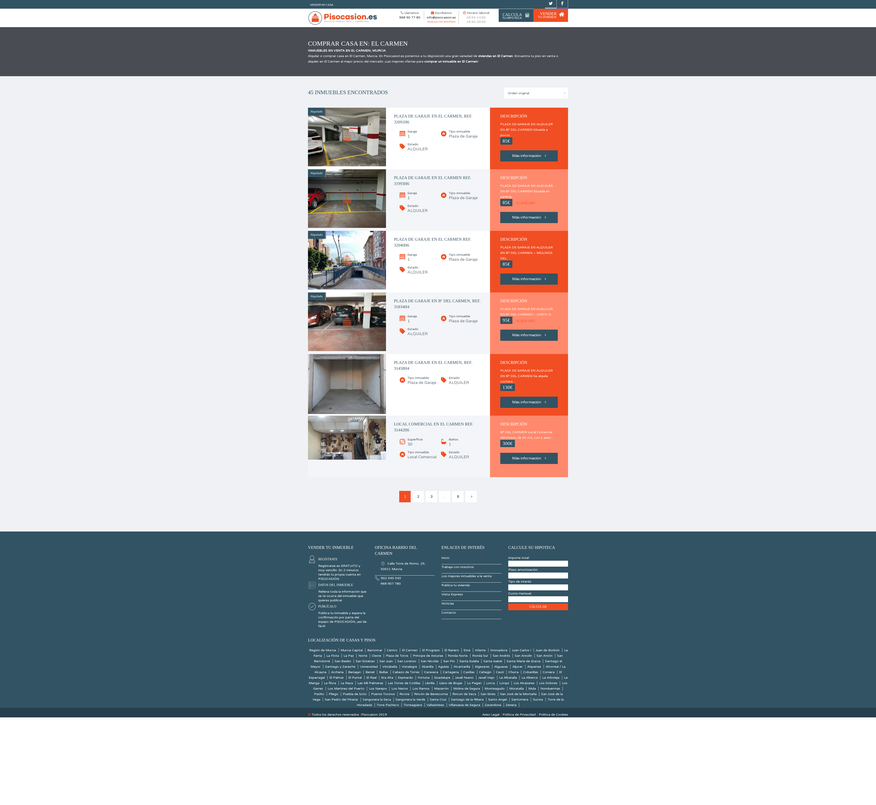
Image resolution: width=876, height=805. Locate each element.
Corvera (549, 672)
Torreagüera (413, 705)
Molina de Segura (466, 688)
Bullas (383, 672)
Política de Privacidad (519, 714)
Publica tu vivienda (455, 585)
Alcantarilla (462, 667)
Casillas (468, 672)
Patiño (319, 694)
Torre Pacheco (388, 705)
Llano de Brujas (450, 683)
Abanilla (427, 667)
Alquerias (534, 667)
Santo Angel (497, 699)
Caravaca (431, 672)
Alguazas (501, 667)
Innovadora (498, 650)
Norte (362, 656)
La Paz (349, 656)
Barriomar (374, 650)
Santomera (519, 699)
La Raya (347, 683)
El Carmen (409, 650)
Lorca (490, 683)
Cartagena (451, 672)
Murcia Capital (352, 650)
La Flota (332, 656)
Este (467, 650)
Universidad (369, 667)
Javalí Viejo (486, 678)
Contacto (448, 613)
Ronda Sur (480, 656)
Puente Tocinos (383, 694)
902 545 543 (391, 578)
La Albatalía (508, 678)
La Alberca (529, 678)
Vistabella (389, 667)
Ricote (404, 694)
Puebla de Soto (355, 694)
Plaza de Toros (397, 656)
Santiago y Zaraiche (340, 667)
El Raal (371, 678)
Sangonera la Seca (377, 699)
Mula (532, 688)
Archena (337, 672)
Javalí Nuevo (464, 678)
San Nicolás (430, 661)
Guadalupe (442, 678)
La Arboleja (550, 678)
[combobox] (536, 93)
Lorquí (504, 683)
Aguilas (443, 667)
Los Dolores (548, 683)
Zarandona (493, 705)
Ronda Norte (458, 656)
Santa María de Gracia (523, 661)
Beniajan (354, 672)
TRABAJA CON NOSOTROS (441, 22)
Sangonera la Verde (410, 699)
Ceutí (500, 672)
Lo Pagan (474, 683)
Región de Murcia (322, 650)
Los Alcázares (524, 683)
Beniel (370, 672)
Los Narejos (378, 688)
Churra (513, 672)
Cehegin (485, 672)
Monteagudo (495, 688)
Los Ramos (421, 688)
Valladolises (435, 705)
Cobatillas (530, 672)
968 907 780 (391, 584)
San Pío (449, 661)
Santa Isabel (492, 661)
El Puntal (355, 678)
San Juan (386, 661)
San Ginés (488, 694)
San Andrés (501, 656)
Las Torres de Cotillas (404, 683)
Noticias (447, 603)
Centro (392, 650)
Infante (480, 650)
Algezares (482, 667)
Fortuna (424, 678)
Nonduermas (550, 688)
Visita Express (452, 594)
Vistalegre (409, 667)
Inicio (445, 558)
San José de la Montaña (518, 694)
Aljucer (517, 667)
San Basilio (343, 661)
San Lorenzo (406, 661)
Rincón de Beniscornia (431, 694)
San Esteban (365, 661)
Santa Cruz (438, 699)
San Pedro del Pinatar (341, 699)
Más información (526, 156)
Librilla (430, 683)
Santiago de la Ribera (467, 699)
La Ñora (330, 683)
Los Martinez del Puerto (346, 688)
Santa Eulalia (469, 661)
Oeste (376, 656)
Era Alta (387, 678)
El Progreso (431, 650)
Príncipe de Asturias (428, 656)
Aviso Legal (490, 714)
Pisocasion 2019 (374, 714)
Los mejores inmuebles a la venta (466, 576)
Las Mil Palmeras (370, 683)
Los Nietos (399, 688)
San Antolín (523, 656)
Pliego (333, 694)
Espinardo (405, 678)
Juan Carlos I (521, 650)
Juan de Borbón (548, 650)
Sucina (538, 699)
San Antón (545, 656)
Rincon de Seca (464, 694)
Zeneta (511, 705)
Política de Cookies (553, 714)
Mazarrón (441, 688)
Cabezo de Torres (406, 672)
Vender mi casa (321, 4)
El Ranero (451, 650)
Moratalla (516, 688)
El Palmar (336, 678)
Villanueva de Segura (464, 705)
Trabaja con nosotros (457, 567)
